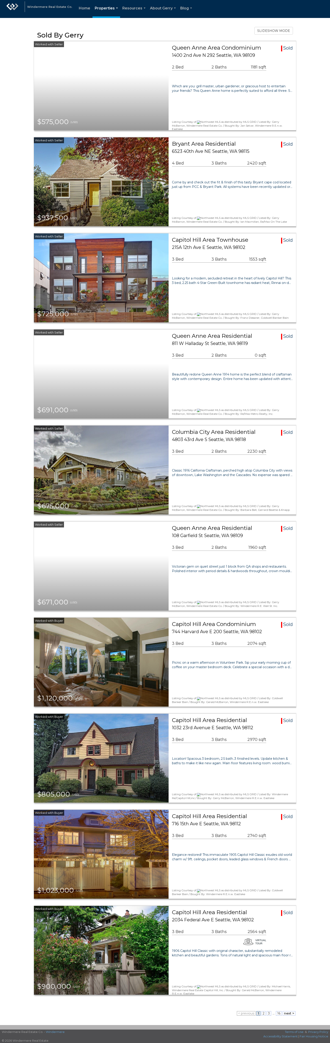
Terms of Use (294, 1032)
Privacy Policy (318, 1032)
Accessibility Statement (280, 1036)
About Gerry (164, 12)
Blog (187, 12)
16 (278, 1013)
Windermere (55, 1032)
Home (84, 8)
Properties (107, 12)
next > (289, 1013)
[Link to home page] (12, 9)
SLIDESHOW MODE (273, 31)
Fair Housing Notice (314, 1036)
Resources (134, 12)
